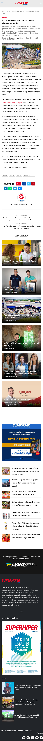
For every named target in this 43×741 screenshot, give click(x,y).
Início (3, 11)
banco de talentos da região (12, 103)
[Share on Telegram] (15, 188)
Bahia (12, 175)
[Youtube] (37, 737)
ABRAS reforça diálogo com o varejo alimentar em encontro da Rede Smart (28, 688)
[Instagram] (28, 737)
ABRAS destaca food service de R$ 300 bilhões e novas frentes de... (27, 716)
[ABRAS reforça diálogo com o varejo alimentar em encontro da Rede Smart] (8, 688)
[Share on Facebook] (24, 183)
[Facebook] (32, 737)
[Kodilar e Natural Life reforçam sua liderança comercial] (21, 394)
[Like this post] (19, 183)
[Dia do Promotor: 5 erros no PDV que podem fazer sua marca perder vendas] (21, 253)
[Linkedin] (23, 737)
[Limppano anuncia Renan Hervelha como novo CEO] (21, 281)
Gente (19, 175)
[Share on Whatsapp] (10, 188)
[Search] (41, 3)
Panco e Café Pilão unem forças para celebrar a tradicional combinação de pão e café (25, 526)
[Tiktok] (41, 737)
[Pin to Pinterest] (33, 183)
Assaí (5, 175)
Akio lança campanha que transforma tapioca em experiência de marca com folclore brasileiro (25, 471)
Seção (8, 11)
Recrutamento (29, 175)
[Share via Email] (20, 188)
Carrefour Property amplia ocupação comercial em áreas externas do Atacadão (25, 483)
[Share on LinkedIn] (6, 188)
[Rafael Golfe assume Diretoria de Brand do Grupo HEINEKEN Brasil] (21, 338)
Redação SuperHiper (16, 38)
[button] (21, 442)
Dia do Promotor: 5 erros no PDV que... (20, 261)
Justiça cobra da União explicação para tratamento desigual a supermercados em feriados (27, 702)
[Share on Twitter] (29, 183)
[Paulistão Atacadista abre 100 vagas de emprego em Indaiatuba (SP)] (21, 310)
